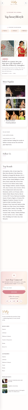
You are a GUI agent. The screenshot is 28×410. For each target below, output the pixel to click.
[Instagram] (7, 301)
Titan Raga (18, 208)
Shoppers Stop (7, 204)
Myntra (17, 194)
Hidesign (8, 185)
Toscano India (6, 212)
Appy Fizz (19, 171)
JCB (4, 187)
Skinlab (5, 206)
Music (3, 370)
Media (3, 343)
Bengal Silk (12, 175)
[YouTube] (17, 301)
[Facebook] (10, 301)
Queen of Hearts (7, 198)
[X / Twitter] (20, 301)
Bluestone (19, 173)
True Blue (19, 210)
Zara (18, 217)
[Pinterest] (14, 301)
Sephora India (6, 202)
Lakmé (10, 192)
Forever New (19, 181)
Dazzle (8, 179)
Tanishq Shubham (20, 212)
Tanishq (13, 208)
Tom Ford (14, 210)
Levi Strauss (16, 192)
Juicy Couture (9, 187)
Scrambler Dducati (16, 202)
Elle (14, 181)
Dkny (4, 181)
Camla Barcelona (12, 177)
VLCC (13, 215)
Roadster (10, 200)
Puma (11, 196)
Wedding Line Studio (11, 217)
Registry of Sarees (17, 198)
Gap (4, 185)
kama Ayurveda (18, 190)
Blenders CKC (19, 175)
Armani (15, 171)
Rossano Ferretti (18, 200)
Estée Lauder (9, 181)
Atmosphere (6, 171)
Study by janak (7, 208)
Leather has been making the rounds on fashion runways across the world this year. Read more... (13, 142)
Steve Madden (20, 206)
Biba (4, 173)
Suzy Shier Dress (11, 206)
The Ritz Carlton (7, 215)
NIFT (8, 196)
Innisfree (12, 185)
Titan (9, 210)
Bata (7, 173)
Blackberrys (6, 175)
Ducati (22, 179)
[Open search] (25, 3)
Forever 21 (5, 183)
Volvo (17, 215)
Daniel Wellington (15, 179)
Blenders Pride (12, 173)
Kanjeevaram (9, 190)
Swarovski (14, 204)
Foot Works (12, 183)
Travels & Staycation (7, 339)
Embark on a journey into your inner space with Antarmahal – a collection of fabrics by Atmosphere (13, 63)
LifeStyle (5, 59)
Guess (17, 183)
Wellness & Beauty (6, 336)
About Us (4, 347)
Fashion (4, 329)
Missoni (13, 194)
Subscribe (14, 292)
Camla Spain (21, 177)
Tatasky (13, 212)
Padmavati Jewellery (19, 196)
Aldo (11, 171)
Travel (3, 365)
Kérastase (5, 192)
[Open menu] (2, 3)
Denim (4, 179)
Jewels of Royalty (20, 185)
